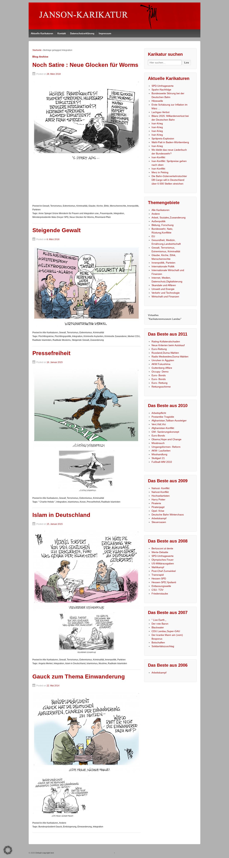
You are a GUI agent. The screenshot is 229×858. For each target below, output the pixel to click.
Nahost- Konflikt (160, 488)
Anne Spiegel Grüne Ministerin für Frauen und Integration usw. (68, 213)
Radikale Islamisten (42, 340)
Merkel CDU (134, 336)
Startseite (37, 50)
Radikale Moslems (62, 340)
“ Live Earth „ (159, 619)
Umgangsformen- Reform (166, 446)
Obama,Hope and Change (166, 439)
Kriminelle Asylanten (93, 336)
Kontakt (61, 33)
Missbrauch (158, 443)
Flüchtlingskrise (46, 336)
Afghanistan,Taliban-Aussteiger (169, 420)
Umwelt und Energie (163, 289)
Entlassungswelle (161, 586)
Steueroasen (159, 522)
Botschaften (158, 642)
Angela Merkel (45, 663)
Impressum (105, 33)
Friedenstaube (160, 593)
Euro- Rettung (159, 382)
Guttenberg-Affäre (162, 367)
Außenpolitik (158, 221)
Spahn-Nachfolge (161, 89)
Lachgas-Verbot (160, 112)
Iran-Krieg (157, 123)
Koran (83, 502)
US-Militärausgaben (163, 563)
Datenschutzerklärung (82, 33)
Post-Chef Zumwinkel (164, 571)
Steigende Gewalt (56, 230)
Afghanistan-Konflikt (163, 428)
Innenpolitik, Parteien (115, 659)
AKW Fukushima (161, 364)
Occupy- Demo (160, 371)
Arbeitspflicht (159, 413)
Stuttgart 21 (158, 458)
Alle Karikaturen (50, 332)
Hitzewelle (157, 100)
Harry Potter (158, 499)
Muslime (103, 663)
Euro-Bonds (158, 435)
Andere (62, 823)
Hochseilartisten (161, 495)
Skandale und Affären (164, 285)
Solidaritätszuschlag (163, 646)
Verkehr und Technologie (166, 292)
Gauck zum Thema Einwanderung (78, 676)
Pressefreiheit (51, 353)
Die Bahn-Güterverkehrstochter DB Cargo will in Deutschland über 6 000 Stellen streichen (169, 180)
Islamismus (73, 502)
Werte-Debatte (160, 552)
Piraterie (156, 503)
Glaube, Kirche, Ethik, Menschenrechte (107, 206)
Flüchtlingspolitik (63, 336)
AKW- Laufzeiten (161, 450)
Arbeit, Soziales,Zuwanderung (169, 217)
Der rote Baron (160, 623)
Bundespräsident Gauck (50, 826)
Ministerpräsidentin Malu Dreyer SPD (50, 217)
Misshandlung (159, 454)
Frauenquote (106, 213)
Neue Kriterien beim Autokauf (168, 345)
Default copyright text (44, 853)
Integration (119, 213)
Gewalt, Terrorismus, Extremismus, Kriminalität (64, 206)
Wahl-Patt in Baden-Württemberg (170, 142)
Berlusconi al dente (162, 548)
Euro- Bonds (159, 375)
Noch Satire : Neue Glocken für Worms (85, 65)
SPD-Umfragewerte (163, 85)
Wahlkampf (158, 567)
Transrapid (158, 574)
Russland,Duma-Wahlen (165, 352)
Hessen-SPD (159, 578)
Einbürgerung (69, 826)
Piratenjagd (158, 507)
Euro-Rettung (159, 349)
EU (153, 236)
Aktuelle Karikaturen (42, 33)
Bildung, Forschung (163, 225)
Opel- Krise (158, 510)
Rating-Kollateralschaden (166, 341)
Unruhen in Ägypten (163, 360)
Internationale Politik (163, 266)
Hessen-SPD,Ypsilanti (164, 582)
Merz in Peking (160, 172)
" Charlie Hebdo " (46, 502)
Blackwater (158, 627)
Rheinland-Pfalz (103, 217)
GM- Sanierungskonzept (165, 431)
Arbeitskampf (159, 518)
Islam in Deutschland (61, 515)
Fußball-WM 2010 (162, 461)
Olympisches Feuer (163, 559)
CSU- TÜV (157, 589)
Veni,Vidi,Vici (159, 424)
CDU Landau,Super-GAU (166, 631)
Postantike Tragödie (163, 416)
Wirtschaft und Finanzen (165, 296)
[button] (8, 850)
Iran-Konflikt (158, 157)
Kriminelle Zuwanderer (115, 336)
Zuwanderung (97, 340)
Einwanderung (84, 826)
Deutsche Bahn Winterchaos (168, 514)
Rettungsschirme (161, 386)
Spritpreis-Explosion (163, 138)
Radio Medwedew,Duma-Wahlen (170, 356)
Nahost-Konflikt (160, 492)
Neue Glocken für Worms (82, 217)
